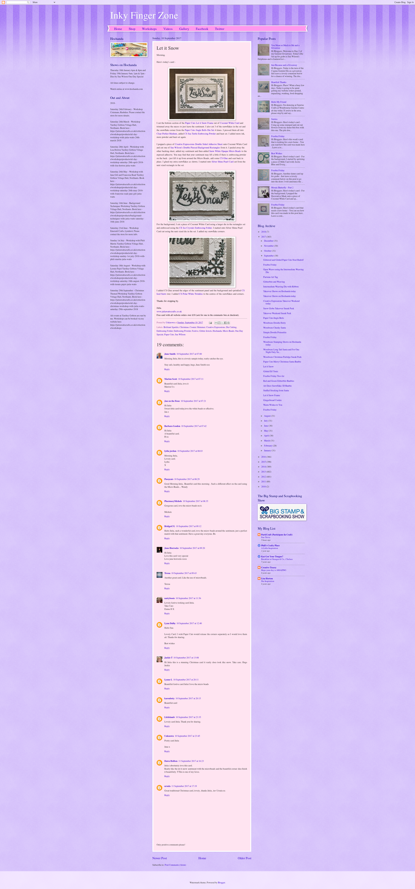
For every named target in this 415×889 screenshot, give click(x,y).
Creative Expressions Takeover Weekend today (281, 302)
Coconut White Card (229, 122)
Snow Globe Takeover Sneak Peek (278, 308)
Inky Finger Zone (144, 14)
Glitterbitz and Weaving (274, 281)
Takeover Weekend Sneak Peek (277, 313)
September (269, 255)
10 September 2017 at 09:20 (192, 548)
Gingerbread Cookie (272, 400)
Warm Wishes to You (272, 404)
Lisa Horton (267, 578)
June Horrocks (171, 548)
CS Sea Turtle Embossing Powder (200, 133)
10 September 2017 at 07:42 (194, 426)
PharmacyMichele (173, 501)
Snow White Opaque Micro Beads (225, 151)
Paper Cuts (169, 334)
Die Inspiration (267, 581)
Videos (168, 29)
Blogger (221, 882)
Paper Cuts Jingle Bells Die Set (199, 130)
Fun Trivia (265, 537)
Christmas (184, 327)
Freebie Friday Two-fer (273, 376)
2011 (263, 481)
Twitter (219, 29)
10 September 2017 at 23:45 (187, 735)
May (266, 430)
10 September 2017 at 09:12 (188, 526)
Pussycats (168, 479)
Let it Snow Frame (271, 395)
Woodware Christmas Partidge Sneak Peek (282, 356)
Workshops (149, 29)
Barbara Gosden (172, 426)
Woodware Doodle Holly (274, 322)
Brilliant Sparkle (171, 327)
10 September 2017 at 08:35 (195, 501)
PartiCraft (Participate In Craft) (277, 534)
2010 (263, 486)
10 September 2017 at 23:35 (188, 717)
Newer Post (159, 858)
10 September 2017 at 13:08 (186, 657)
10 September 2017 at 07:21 (193, 400)
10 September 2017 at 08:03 (190, 450)
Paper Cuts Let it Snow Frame (198, 122)
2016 (263, 456)
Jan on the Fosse (172, 401)
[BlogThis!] (219, 322)
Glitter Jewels (205, 330)
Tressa (167, 573)
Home (118, 29)
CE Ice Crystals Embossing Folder (195, 227)
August (267, 415)
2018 (263, 231)
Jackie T (168, 657)
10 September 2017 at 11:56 (188, 598)
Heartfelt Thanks (278, 82)
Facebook (202, 29)
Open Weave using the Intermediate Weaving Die (283, 271)
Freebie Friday (278, 136)
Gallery (184, 29)
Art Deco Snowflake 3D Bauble (277, 385)
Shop (132, 29)
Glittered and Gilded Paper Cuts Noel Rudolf (283, 259)
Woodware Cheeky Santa (274, 327)
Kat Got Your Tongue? (272, 556)
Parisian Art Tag (270, 276)
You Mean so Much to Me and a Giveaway (285, 47)
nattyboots (169, 598)
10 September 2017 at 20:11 (186, 679)
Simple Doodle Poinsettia (274, 332)
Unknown (169, 736)
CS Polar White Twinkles (191, 293)
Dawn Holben (171, 761)
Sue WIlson (180, 334)
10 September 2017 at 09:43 (184, 573)
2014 (263, 466)
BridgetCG (169, 526)
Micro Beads (228, 330)
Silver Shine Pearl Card (222, 161)
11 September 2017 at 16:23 (191, 760)
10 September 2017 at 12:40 (189, 623)
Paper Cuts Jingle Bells (273, 317)
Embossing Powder (182, 330)
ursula (167, 786)
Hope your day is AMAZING (273, 570)
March (267, 440)
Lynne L (168, 679)
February (268, 445)
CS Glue (224, 158)
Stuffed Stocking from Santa (276, 390)
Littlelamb (169, 717)
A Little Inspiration (269, 548)
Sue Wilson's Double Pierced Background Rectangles (195, 147)
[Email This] (216, 322)
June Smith (170, 354)
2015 (263, 461)
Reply (167, 369)
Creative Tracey (268, 567)
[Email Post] (210, 322)
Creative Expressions (215, 327)
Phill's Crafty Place (270, 545)
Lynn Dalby (170, 623)
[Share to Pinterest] (228, 322)
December (269, 240)
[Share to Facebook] (225, 322)
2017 (263, 236)
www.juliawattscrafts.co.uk (169, 311)
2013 (263, 471)
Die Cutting (231, 327)
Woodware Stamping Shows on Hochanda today (282, 343)
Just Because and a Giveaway (284, 65)
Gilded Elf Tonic (270, 371)
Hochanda (217, 330)
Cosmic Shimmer (197, 327)
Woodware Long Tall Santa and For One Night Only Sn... (281, 351)
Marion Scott (170, 379)
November (269, 245)
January (268, 450)
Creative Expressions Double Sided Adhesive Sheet (198, 144)
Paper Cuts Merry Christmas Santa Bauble (282, 361)
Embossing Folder (165, 330)
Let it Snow (268, 366)
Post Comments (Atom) (175, 864)
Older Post (244, 858)
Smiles (274, 119)
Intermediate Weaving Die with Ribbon (281, 286)
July (266, 420)
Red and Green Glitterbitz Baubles (278, 380)
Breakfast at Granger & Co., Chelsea (277, 559)
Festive (195, 330)
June (266, 425)
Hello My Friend (278, 101)
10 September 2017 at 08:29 (187, 479)
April (266, 435)
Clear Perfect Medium (167, 133)
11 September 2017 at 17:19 (184, 786)
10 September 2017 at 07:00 (189, 353)
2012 (263, 476)
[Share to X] (222, 322)
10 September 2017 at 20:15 (188, 698)
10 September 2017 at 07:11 (190, 378)
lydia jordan (170, 451)
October (268, 250)
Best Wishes (276, 153)
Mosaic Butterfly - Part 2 (282, 187)
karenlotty (169, 698)
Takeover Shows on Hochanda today (279, 291)
